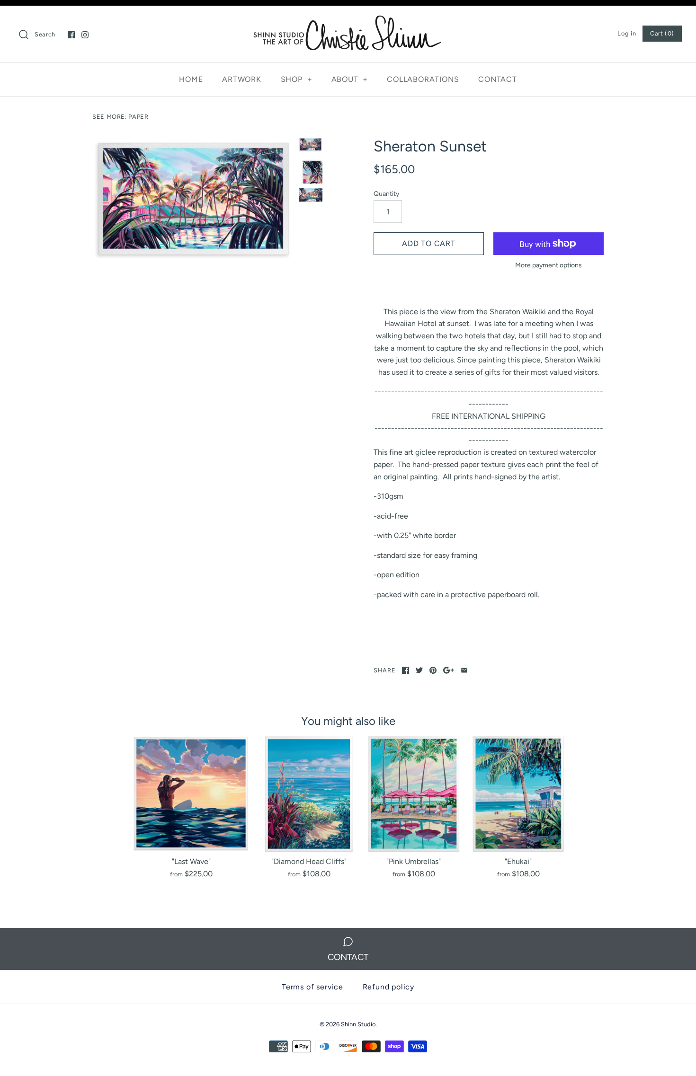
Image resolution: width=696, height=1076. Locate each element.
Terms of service (312, 986)
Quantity (386, 194)
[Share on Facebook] (405, 670)
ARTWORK (241, 79)
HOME (191, 79)
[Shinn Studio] (348, 21)
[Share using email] (464, 670)
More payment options (548, 265)
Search (45, 34)
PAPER (138, 116)
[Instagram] (85, 34)
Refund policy (388, 986)
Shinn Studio (358, 1024)
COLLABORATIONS (423, 79)
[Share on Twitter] (419, 670)
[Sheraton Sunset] (193, 199)
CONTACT (497, 79)
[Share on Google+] (448, 670)
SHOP (296, 79)
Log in (626, 33)
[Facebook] (71, 34)
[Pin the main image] (433, 670)
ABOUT (349, 79)
